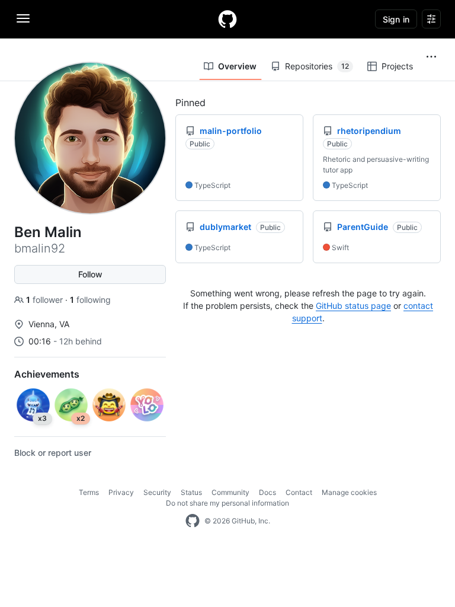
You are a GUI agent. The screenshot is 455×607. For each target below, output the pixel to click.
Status (191, 492)
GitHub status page (353, 306)
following (90, 300)
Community (230, 492)
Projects (397, 66)
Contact (299, 492)
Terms (89, 492)
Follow (90, 274)
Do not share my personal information (227, 503)
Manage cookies (349, 492)
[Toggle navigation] (23, 18)
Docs (267, 492)
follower (45, 300)
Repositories (317, 66)
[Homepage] (227, 18)
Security (157, 492)
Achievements (46, 374)
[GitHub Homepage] (192, 521)
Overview (237, 66)
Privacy (121, 492)
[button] (431, 57)
